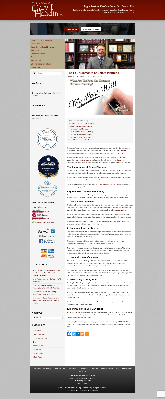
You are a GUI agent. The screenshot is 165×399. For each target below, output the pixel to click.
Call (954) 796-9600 (91, 29)
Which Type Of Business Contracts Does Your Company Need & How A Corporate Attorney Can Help (47, 272)
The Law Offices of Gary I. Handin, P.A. (48, 169)
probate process (120, 210)
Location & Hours (38, 54)
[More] (87, 334)
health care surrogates (83, 160)
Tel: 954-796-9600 (109, 13)
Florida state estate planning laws (108, 184)
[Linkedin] (78, 334)
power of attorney (118, 160)
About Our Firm (37, 44)
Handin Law (73, 76)
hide (86, 121)
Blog (33, 57)
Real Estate (37, 349)
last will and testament (78, 221)
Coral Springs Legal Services (42, 47)
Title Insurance (103, 10)
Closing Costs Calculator (41, 64)
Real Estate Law (78, 10)
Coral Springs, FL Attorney (41, 40)
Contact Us (71, 29)
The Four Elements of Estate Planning (93, 73)
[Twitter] (74, 334)
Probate (131, 10)
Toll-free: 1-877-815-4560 (125, 13)
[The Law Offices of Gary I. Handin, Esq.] (47, 17)
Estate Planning (123, 10)
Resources (35, 50)
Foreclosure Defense (90, 10)
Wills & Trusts (37, 357)
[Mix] (82, 334)
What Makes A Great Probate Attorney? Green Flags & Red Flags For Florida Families (46, 300)
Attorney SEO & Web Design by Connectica (82, 390)
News (34, 342)
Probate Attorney (38, 346)
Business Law (113, 10)
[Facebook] (69, 334)
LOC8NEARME (49, 163)
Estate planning (72, 157)
